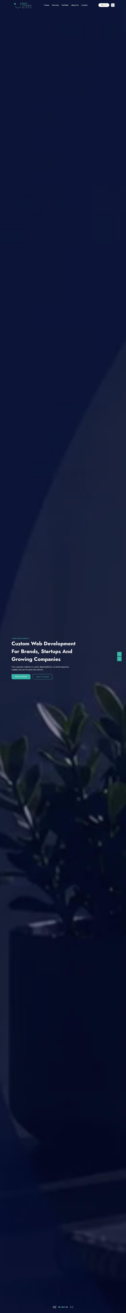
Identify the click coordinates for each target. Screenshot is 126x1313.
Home (47, 5)
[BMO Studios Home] (23, 5)
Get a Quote (40, 676)
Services (55, 5)
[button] (119, 654)
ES (105, 5)
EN (102, 5)
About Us (74, 5)
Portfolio (65, 5)
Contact (84, 5)
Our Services (20, 676)
